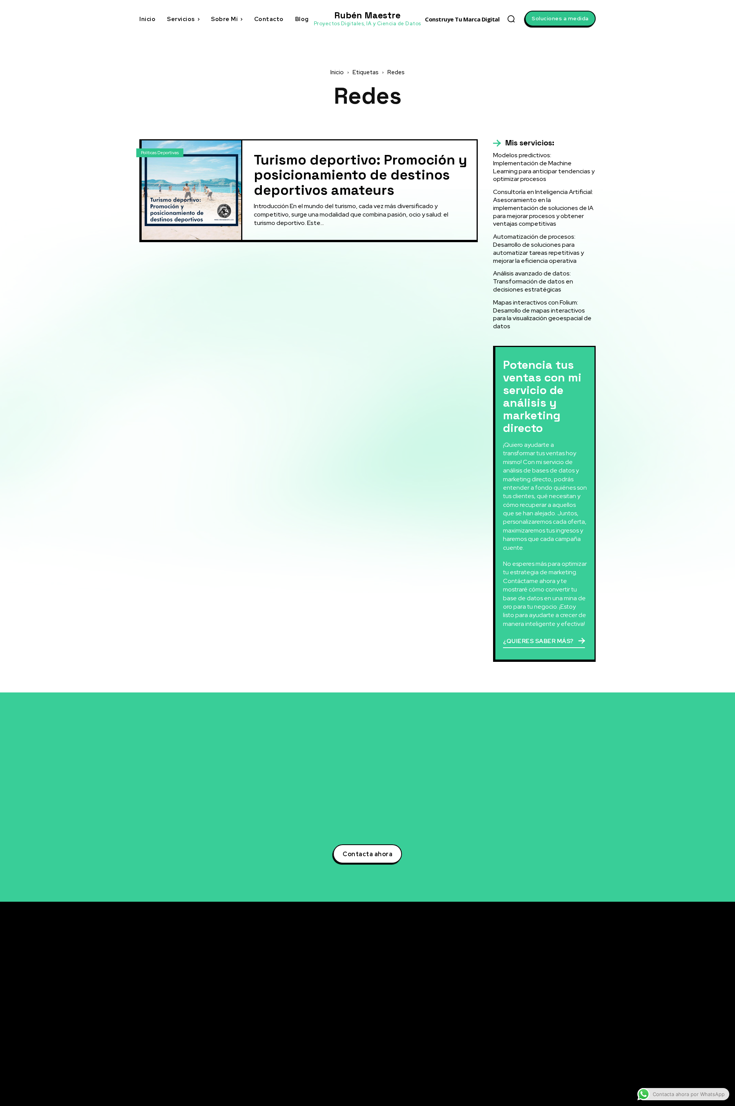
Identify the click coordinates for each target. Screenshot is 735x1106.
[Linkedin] (522, 982)
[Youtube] (522, 1025)
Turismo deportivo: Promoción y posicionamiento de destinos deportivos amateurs (360, 175)
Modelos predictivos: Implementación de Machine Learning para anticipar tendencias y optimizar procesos (544, 167)
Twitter (539, 967)
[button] (511, 19)
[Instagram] (522, 1011)
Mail (535, 1067)
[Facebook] (522, 996)
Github (539, 1038)
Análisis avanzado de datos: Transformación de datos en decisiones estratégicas (533, 281)
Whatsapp (543, 1052)
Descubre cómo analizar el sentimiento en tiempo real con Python (447, 1010)
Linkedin (541, 982)
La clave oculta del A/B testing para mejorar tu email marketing (442, 990)
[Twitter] (522, 968)
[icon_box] (523, 143)
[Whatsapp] (522, 1053)
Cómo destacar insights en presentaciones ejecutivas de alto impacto (441, 1055)
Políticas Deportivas (160, 152)
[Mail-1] (522, 1067)
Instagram (543, 1010)
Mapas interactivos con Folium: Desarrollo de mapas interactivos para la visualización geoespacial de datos (542, 314)
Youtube (541, 1024)
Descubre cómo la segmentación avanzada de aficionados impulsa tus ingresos (444, 966)
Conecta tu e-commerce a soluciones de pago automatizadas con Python (446, 1031)
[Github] (522, 1039)
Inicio (337, 72)
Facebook (543, 996)
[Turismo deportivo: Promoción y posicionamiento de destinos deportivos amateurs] (191, 190)
